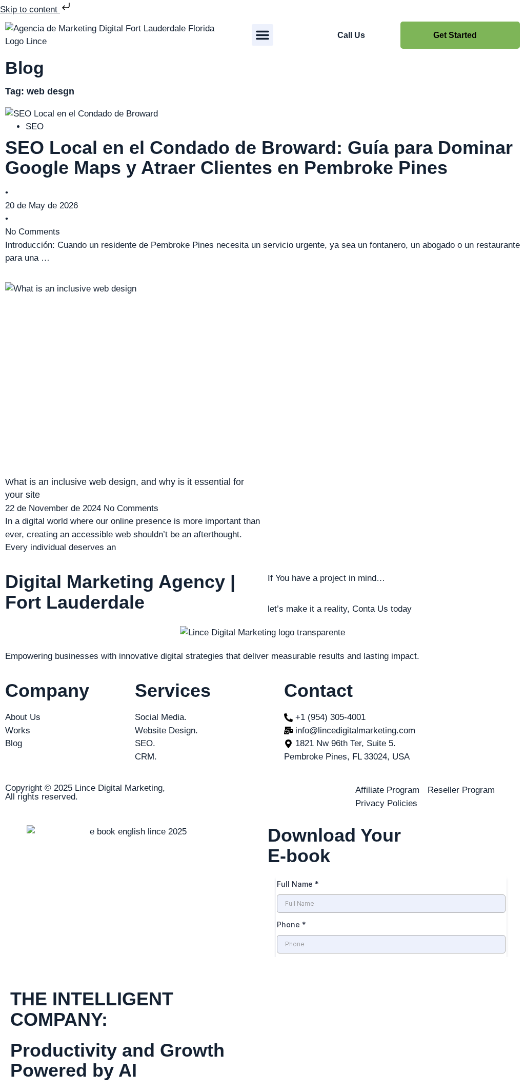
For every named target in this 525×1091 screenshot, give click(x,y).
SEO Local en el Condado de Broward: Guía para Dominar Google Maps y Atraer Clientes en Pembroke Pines (259, 158)
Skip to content (30, 9)
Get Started (455, 35)
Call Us (351, 35)
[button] (262, 35)
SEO (35, 126)
